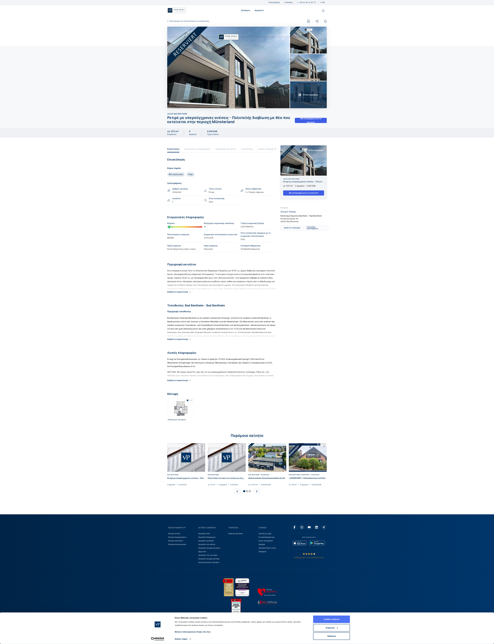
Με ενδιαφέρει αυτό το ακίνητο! (310, 120)
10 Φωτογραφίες (315, 150)
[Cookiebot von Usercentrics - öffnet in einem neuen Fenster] (157, 639)
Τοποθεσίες (247, 149)
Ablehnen (331, 636)
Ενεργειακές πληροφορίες (197, 149)
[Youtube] (309, 527)
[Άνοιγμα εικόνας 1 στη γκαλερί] (228, 67)
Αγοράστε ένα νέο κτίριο (208, 555)
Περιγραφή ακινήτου (226, 149)
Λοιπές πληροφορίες (268, 149)
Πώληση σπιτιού (174, 534)
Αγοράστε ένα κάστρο (206, 544)
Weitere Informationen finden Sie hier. (193, 632)
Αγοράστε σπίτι (204, 534)
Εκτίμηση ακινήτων (235, 534)
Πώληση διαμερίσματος (177, 537)
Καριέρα (262, 544)
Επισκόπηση (173, 149)
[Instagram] (301, 527)
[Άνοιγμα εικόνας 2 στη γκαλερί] (308, 40)
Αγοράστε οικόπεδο (206, 541)
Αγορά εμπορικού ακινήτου (208, 562)
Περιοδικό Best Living (267, 548)
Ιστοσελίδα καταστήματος (312, 228)
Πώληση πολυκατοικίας (177, 544)
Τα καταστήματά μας (267, 537)
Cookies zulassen (331, 619)
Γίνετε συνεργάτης (266, 541)
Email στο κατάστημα (292, 228)
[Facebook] (294, 527)
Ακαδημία (262, 552)
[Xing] (323, 527)
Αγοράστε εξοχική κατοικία (208, 559)
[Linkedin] (316, 527)
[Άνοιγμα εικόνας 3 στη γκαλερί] (308, 67)
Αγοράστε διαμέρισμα (206, 537)
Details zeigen (181, 639)
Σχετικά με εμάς (265, 534)
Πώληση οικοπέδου (175, 541)
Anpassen (330, 628)
